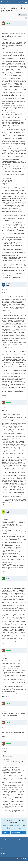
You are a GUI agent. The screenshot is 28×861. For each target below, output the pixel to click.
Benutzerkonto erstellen (18, 832)
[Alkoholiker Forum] (5, 1)
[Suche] (18, 1)
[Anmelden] (22, 2)
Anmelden (6, 832)
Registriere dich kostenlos (12, 827)
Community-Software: (10, 858)
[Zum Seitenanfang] (25, 859)
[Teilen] (26, 18)
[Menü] (26, 1)
